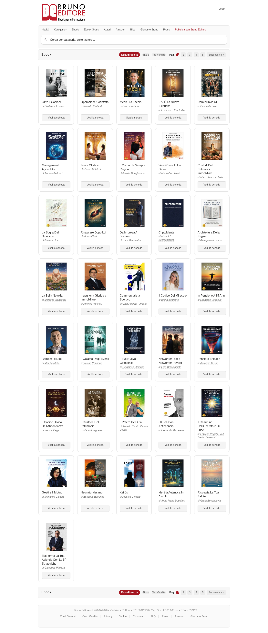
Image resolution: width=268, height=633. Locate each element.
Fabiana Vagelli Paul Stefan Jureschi (211, 436)
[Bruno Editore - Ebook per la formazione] (63, 12)
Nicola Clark (90, 236)
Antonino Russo (209, 363)
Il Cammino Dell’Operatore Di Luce (209, 426)
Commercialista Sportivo (130, 297)
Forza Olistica (89, 165)
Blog (132, 29)
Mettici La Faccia (130, 102)
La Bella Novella (52, 295)
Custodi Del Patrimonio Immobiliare (205, 169)
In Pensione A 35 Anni (211, 295)
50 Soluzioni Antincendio (166, 424)
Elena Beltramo (170, 300)
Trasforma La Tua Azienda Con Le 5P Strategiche (54, 559)
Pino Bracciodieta (171, 367)
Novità (45, 29)
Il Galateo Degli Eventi (95, 358)
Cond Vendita (90, 616)
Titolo (146, 54)
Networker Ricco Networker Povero (170, 360)
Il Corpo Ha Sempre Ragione (132, 167)
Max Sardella (52, 363)
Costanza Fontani (55, 106)
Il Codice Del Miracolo (173, 295)
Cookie (123, 616)
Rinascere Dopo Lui (93, 232)
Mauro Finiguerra (92, 430)
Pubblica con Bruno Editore (190, 29)
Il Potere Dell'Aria (131, 422)
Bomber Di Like (52, 358)
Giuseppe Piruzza (55, 567)
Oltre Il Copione (52, 102)
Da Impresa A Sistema (128, 234)
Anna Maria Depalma (173, 500)
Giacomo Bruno (149, 29)
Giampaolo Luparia (211, 240)
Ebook (75, 29)
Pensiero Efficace (209, 358)
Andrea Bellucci (53, 173)
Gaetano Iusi (52, 240)
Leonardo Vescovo (211, 300)
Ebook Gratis (91, 29)
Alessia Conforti (131, 496)
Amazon (120, 29)
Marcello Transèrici (55, 300)
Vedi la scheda (56, 117)
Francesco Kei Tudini (173, 110)
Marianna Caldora (54, 496)
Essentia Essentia (93, 496)
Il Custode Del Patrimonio (90, 424)
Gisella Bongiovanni (133, 173)
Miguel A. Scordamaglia (166, 238)
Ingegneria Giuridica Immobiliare (93, 297)
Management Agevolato (50, 167)
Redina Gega (52, 430)
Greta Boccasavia (210, 500)
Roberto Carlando (93, 106)
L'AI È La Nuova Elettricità (169, 103)
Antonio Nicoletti (92, 303)
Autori (107, 29)
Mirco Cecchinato (171, 173)
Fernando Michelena (172, 430)
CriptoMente (166, 232)
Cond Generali (68, 616)
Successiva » (216, 54)
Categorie (59, 29)
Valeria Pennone (92, 363)
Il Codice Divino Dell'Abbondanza (52, 424)
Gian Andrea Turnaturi (134, 303)
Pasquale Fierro (209, 106)
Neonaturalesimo (91, 492)
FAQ (153, 616)
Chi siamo (138, 616)
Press (166, 29)
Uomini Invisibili (207, 102)
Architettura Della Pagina (209, 234)
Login (222, 8)
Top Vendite (158, 54)
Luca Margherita (131, 240)
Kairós (124, 492)
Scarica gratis (134, 117)
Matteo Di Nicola (92, 169)
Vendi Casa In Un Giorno (170, 167)
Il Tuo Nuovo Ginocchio (128, 360)
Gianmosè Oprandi (133, 367)
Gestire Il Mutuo (52, 492)
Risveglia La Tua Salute (208, 494)
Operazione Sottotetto (94, 102)
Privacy (108, 616)
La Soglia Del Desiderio (50, 234)
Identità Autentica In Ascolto (171, 494)
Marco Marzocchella (211, 177)
